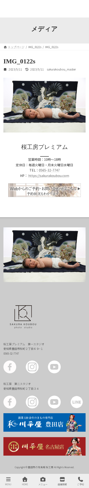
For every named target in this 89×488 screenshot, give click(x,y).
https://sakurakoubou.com (48, 175)
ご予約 (80, 484)
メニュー (42, 484)
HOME (25, 484)
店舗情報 (62, 484)
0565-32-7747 (49, 170)
